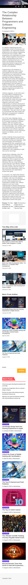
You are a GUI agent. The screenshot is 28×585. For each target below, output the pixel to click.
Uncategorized (6, 424)
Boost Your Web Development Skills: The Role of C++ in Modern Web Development (14, 264)
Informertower (14, 2)
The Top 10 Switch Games (11, 510)
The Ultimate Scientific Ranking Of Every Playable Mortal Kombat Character (13, 537)
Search (4, 367)
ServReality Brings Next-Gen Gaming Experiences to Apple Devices (13, 310)
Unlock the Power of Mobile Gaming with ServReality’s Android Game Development (13, 332)
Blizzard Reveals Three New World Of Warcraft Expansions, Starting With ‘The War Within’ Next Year (13, 566)
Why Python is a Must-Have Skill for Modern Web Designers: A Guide (12, 242)
